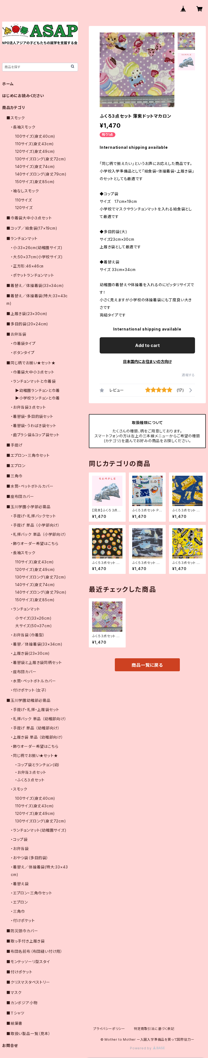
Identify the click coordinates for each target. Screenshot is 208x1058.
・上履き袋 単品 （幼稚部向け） (37, 737)
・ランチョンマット (25, 609)
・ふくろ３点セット (30, 780)
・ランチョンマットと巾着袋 (33, 381)
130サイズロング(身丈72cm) (40, 159)
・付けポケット (23, 920)
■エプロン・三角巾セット (28, 455)
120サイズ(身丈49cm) (35, 151)
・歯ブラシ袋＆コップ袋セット (35, 434)
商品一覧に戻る (147, 665)
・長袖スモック (23, 127)
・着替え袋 (20, 883)
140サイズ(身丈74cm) (35, 166)
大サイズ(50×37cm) (33, 625)
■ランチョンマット (22, 238)
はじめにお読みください (23, 95)
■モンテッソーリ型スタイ (28, 961)
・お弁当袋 (20, 848)
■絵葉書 (14, 1023)
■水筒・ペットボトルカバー (29, 486)
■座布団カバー (20, 496)
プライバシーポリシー (109, 1029)
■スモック (15, 117)
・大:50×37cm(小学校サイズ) (37, 256)
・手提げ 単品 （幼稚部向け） (35, 728)
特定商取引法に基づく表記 (154, 1029)
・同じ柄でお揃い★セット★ (34, 755)
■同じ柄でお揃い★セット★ (30, 363)
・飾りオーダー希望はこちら (34, 543)
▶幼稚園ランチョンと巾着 (37, 390)
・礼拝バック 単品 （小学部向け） (39, 534)
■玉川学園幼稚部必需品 (28, 700)
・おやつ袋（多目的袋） (29, 857)
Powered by (141, 1048)
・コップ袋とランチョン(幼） (37, 764)
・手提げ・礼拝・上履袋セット (35, 709)
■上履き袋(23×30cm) (26, 313)
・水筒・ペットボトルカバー (33, 681)
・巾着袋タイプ (23, 343)
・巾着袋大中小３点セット (32, 372)
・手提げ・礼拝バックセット (33, 516)
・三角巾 (18, 911)
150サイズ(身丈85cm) (35, 181)
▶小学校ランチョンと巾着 (37, 398)
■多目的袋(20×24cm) (27, 324)
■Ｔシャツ (15, 1013)
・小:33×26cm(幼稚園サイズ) (36, 247)
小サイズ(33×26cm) (33, 618)
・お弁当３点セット (30, 772)
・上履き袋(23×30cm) (30, 653)
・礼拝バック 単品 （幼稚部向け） (39, 718)
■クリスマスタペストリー (28, 982)
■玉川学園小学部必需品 (28, 506)
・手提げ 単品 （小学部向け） (35, 525)
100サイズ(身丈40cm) (35, 136)
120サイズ (24, 207)
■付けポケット (19, 972)
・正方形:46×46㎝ (27, 266)
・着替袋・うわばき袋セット (33, 425)
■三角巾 (14, 476)
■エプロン (15, 465)
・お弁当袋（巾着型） (28, 635)
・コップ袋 (19, 839)
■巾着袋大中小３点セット (29, 218)
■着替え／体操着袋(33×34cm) (35, 285)
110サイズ (23, 200)
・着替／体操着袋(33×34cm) (37, 644)
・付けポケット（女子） (29, 690)
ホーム (8, 83)
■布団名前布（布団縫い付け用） (34, 951)
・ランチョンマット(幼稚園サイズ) (39, 830)
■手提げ (14, 445)
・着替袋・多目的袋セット (32, 416)
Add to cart (147, 345)
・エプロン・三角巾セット (31, 893)
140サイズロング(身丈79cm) (41, 174)
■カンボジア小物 (21, 1002)
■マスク (14, 992)
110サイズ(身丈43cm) (34, 143)
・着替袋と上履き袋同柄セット (36, 662)
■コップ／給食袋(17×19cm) (31, 228)
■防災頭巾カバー (22, 930)
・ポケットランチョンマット (32, 275)
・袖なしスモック (25, 191)
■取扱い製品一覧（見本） (28, 1033)
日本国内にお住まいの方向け (147, 361)
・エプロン (19, 902)
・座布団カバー (24, 671)
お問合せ (10, 1045)
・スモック (19, 789)
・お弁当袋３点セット (28, 407)
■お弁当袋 (16, 334)
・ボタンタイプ (23, 352)
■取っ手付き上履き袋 (25, 941)
